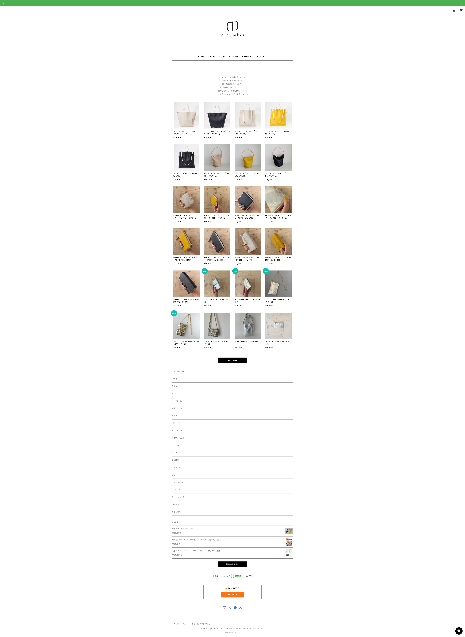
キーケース (176, 453)
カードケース (177, 401)
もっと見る (232, 360)
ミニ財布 (175, 460)
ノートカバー (177, 490)
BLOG (222, 57)
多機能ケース (177, 408)
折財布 (174, 379)
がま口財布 (176, 512)
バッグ (174, 393)
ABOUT (211, 57)
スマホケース (177, 467)
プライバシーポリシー (181, 624)
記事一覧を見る (232, 564)
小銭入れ (175, 504)
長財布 (174, 386)
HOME (201, 57)
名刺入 (174, 416)
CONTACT (262, 57)
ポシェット (176, 445)
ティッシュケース (178, 497)
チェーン (175, 475)
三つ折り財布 (177, 430)
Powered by (230, 632)
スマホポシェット (178, 438)
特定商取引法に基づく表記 (201, 624)
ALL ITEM (233, 57)
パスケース (176, 423)
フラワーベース (178, 482)
